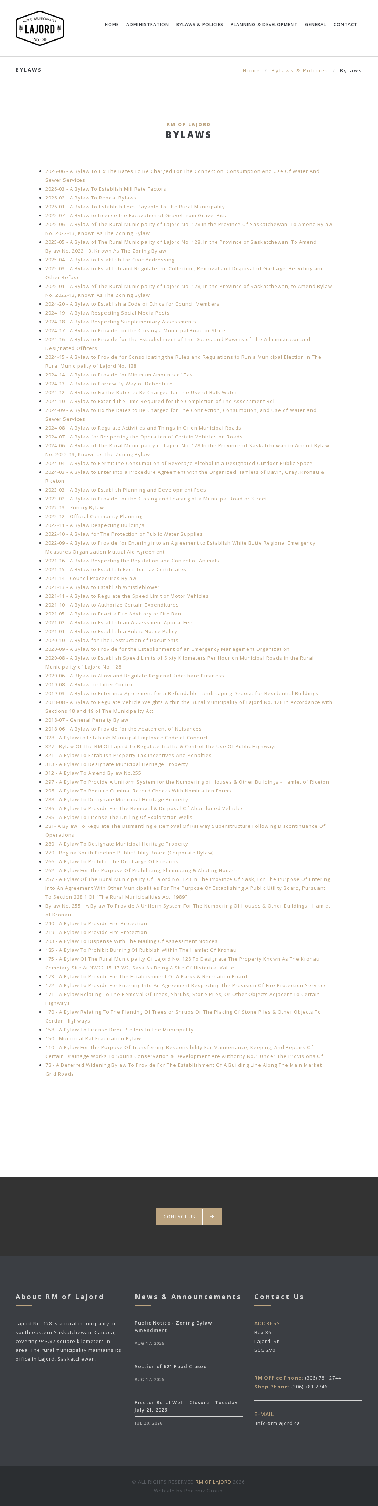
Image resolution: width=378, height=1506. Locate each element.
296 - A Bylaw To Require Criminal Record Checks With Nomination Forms (138, 790)
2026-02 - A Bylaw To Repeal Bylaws (91, 197)
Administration (147, 24)
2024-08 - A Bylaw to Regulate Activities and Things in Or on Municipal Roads (143, 427)
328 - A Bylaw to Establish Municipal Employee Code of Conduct (126, 737)
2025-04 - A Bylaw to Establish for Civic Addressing (110, 259)
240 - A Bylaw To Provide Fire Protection (96, 923)
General (315, 24)
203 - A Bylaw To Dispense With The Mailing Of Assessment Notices (131, 941)
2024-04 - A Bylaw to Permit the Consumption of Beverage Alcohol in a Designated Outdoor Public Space (179, 463)
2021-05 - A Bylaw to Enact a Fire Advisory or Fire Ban (113, 613)
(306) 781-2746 (309, 1386)
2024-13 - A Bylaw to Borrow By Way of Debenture (109, 383)
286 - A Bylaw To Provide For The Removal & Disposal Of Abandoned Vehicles (144, 808)
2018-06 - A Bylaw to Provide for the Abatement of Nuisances (123, 728)
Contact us (179, 1217)
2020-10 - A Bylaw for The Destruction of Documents (112, 640)
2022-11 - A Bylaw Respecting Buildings (95, 525)
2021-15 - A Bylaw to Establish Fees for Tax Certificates (115, 569)
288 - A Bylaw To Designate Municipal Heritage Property (116, 799)
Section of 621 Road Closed (171, 1366)
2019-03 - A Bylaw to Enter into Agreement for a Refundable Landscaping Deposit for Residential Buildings (182, 693)
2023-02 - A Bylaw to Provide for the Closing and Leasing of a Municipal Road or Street (156, 498)
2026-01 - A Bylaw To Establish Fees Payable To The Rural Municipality (135, 206)
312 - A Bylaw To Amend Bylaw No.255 (93, 773)
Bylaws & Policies (199, 24)
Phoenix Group (203, 1490)
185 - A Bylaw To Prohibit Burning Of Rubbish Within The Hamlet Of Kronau (141, 950)
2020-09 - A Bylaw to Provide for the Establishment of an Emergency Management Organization (167, 649)
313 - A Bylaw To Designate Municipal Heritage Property (116, 764)
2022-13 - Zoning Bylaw (74, 507)
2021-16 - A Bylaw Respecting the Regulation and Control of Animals (132, 560)
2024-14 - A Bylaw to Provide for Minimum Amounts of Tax (119, 374)
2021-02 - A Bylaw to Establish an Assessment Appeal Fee (119, 622)
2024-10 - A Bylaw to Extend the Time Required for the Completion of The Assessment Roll (160, 401)
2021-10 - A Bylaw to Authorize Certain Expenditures (112, 604)
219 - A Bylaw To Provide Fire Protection (96, 932)
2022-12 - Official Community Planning (93, 516)
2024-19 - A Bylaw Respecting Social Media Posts (107, 312)
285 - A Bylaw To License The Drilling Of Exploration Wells (119, 817)
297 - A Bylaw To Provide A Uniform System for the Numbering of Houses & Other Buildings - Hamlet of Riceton (187, 781)
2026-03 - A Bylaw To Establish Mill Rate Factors (105, 188)
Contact (345, 24)
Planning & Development (264, 24)
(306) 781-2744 (323, 1377)
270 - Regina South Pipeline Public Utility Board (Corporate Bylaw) (129, 852)
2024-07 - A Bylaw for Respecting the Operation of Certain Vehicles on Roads (144, 436)
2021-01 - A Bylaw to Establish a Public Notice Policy (111, 631)
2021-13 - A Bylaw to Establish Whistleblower (102, 587)
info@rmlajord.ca (278, 1423)
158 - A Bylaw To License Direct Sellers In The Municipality (119, 1029)
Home (112, 24)
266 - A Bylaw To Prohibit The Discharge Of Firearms (112, 861)
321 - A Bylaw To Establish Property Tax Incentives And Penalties (128, 755)
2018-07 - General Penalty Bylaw (86, 719)
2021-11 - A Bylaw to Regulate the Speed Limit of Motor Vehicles (127, 596)
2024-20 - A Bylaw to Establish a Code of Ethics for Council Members (132, 304)
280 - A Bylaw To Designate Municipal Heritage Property (116, 843)
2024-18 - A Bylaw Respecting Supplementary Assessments (120, 321)
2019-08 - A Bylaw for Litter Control (89, 684)
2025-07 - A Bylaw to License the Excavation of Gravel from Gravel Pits (135, 215)
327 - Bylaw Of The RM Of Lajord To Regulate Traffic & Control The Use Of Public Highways (161, 746)
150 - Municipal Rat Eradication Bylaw (93, 1038)
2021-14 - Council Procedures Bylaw (91, 578)
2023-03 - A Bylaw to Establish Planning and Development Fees (125, 489)
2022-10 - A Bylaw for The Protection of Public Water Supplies (124, 534)
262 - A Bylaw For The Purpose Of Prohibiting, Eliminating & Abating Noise (139, 870)
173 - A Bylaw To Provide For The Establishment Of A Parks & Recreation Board (146, 976)
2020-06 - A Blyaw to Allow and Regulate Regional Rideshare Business (134, 675)
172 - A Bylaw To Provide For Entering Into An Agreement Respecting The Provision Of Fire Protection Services (186, 985)
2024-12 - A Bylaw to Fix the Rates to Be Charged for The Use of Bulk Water (141, 392)
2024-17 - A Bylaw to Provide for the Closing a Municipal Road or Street (136, 330)
